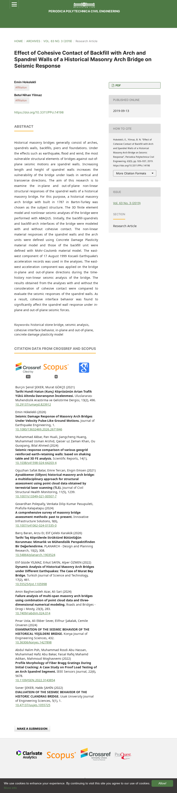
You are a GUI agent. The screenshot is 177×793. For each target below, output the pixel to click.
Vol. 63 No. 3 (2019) (57, 41)
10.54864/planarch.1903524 (35, 555)
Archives (33, 41)
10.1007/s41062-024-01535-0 (36, 525)
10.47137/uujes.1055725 (32, 705)
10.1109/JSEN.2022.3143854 (35, 680)
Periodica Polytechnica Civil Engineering (84, 11)
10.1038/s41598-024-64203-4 (36, 463)
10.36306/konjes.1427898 (33, 642)
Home (18, 41)
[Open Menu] (14, 4)
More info (10, 788)
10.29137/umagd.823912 (33, 404)
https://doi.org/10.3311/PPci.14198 (39, 112)
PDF (118, 85)
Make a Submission (32, 728)
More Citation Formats (131, 173)
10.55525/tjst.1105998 (31, 584)
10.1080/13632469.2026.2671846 (38, 429)
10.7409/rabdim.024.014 (32, 613)
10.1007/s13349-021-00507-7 (36, 496)
